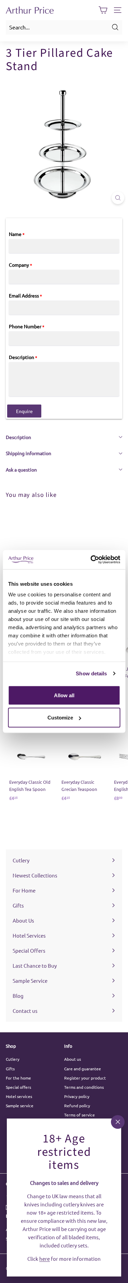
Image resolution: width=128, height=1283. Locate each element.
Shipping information (28, 453)
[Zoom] (118, 197)
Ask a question (21, 469)
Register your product (85, 1078)
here (44, 1258)
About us (72, 1059)
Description (18, 437)
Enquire (24, 411)
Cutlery (12, 1059)
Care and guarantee (82, 1068)
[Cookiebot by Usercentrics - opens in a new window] (91, 559)
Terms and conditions (84, 1087)
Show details (91, 673)
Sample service (19, 1105)
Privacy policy (76, 1096)
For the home (18, 1078)
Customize (60, 717)
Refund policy (77, 1105)
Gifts (10, 1068)
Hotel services (19, 1096)
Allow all (64, 695)
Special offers (18, 1087)
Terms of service (79, 1114)
